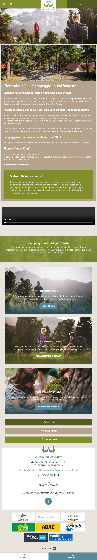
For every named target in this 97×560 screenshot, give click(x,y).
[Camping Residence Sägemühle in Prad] (23, 517)
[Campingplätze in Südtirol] (48, 517)
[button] (81, 4)
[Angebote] (48, 26)
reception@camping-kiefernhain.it (62, 470)
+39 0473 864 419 (31, 470)
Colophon (47, 482)
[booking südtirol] (61, 537)
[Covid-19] (48, 63)
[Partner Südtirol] (73, 517)
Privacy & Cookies (48, 485)
